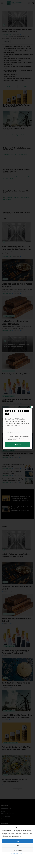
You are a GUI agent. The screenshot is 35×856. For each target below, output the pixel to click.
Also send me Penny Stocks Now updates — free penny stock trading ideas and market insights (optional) (19, 438)
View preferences (17, 850)
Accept (17, 841)
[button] (32, 827)
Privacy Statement (20, 854)
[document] (17, 428)
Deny (17, 846)
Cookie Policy (13, 854)
